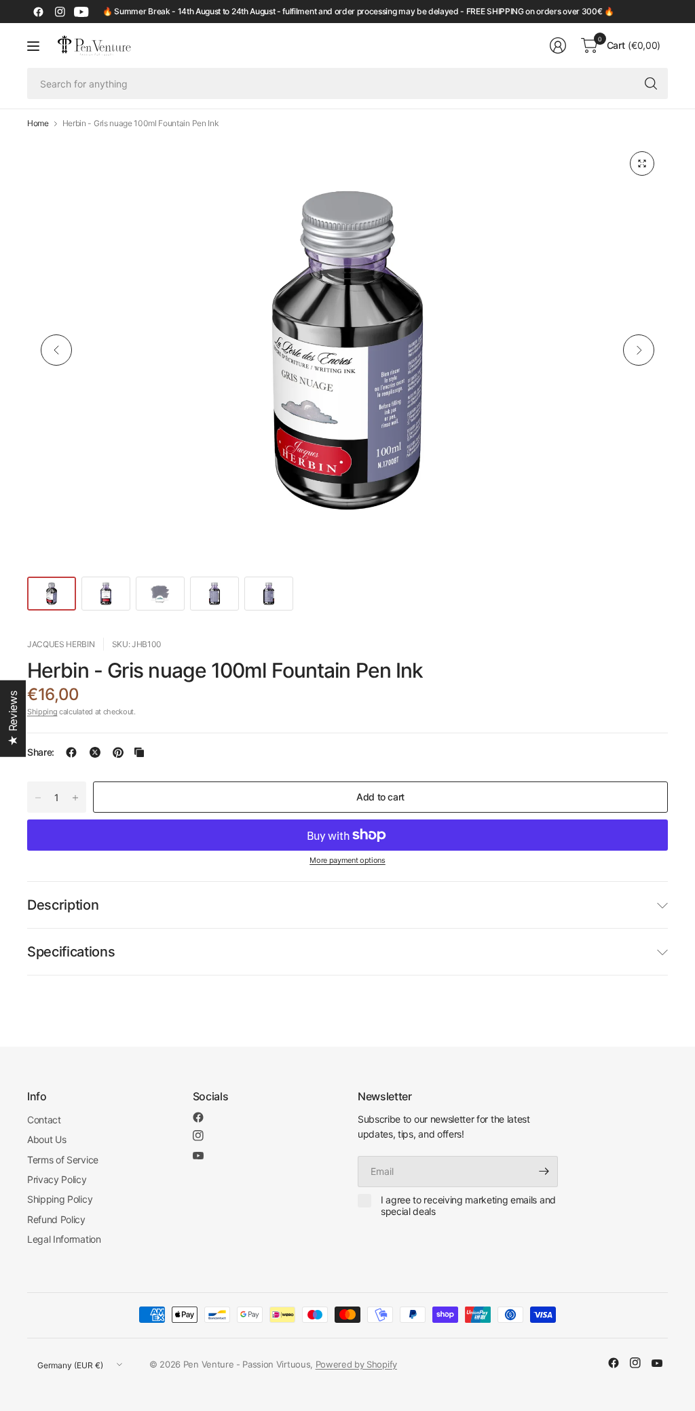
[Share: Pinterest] (118, 752)
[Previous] (56, 350)
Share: (40, 752)
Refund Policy (56, 1219)
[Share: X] (95, 752)
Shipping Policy (59, 1199)
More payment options (347, 860)
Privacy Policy (57, 1179)
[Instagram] (60, 11)
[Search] (651, 83)
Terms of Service (62, 1159)
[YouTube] (81, 11)
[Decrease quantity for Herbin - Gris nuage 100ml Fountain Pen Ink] (38, 797)
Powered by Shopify (356, 1364)
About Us (46, 1139)
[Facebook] (38, 11)
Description (62, 905)
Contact (44, 1119)
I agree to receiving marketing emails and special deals (468, 1206)
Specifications (71, 952)
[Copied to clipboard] (139, 752)
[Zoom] (642, 163)
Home (38, 123)
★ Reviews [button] (13, 718)
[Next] (638, 350)
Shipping (42, 711)
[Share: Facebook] (71, 752)
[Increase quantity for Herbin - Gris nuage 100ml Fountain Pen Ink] (75, 797)
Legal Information (64, 1239)
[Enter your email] (544, 1171)
